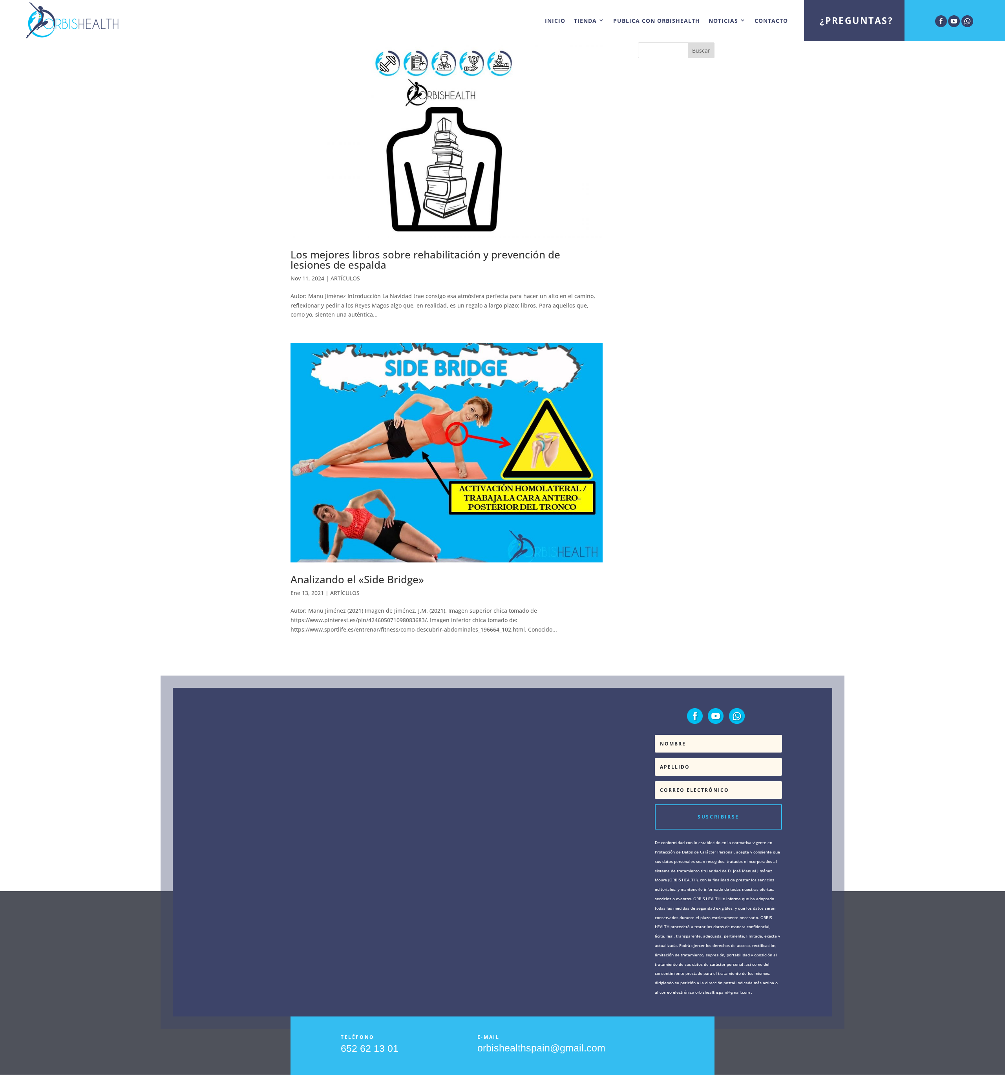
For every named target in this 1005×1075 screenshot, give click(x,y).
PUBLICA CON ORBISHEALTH (656, 20)
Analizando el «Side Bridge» (357, 579)
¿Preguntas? (856, 20)
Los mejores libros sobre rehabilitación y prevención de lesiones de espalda (425, 259)
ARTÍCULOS (345, 278)
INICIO (555, 20)
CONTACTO (771, 20)
